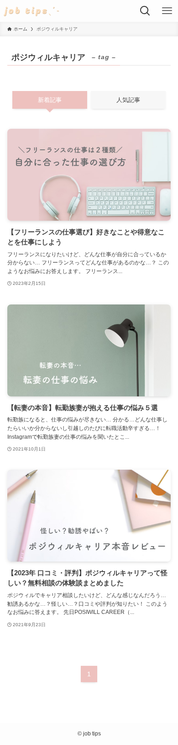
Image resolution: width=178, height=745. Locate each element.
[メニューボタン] (167, 11)
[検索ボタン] (145, 11)
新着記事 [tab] (50, 99)
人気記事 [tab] (128, 99)
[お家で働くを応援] (31, 11)
